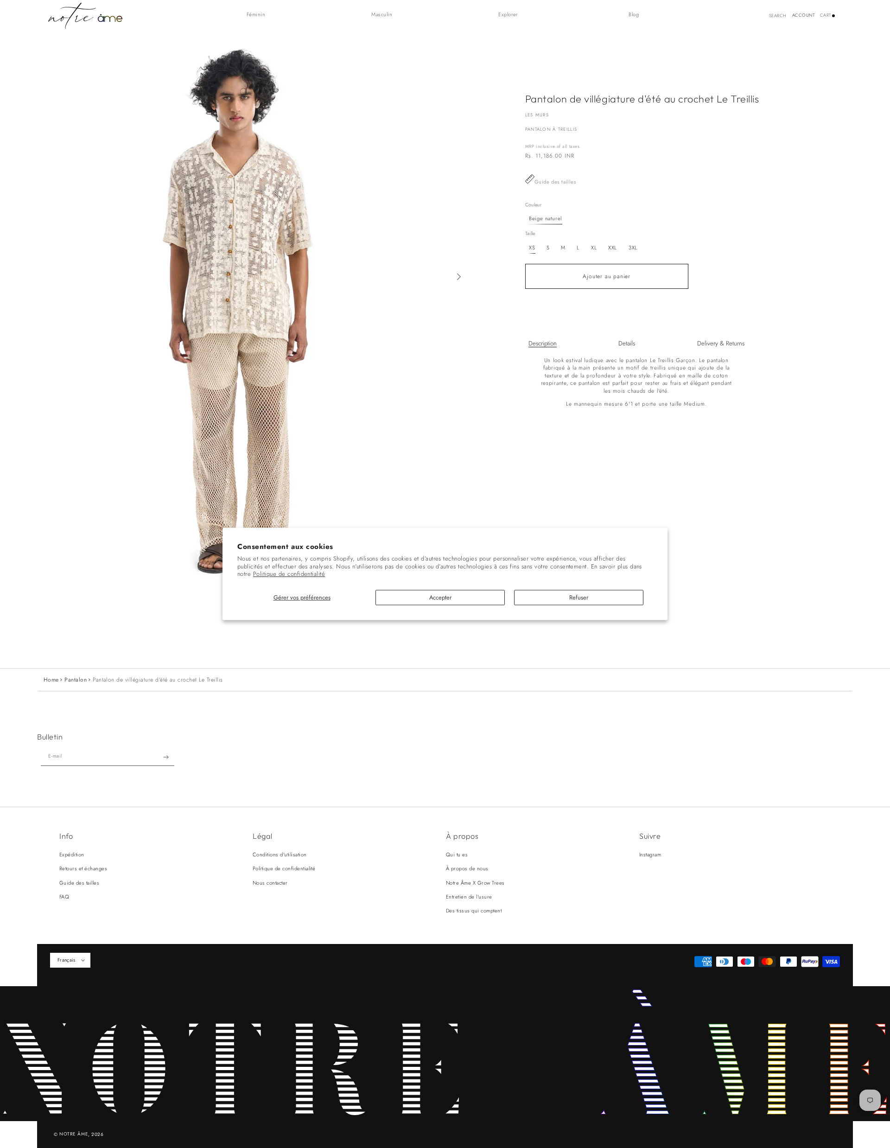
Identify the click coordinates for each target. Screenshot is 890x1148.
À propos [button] (462, 836)
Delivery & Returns (720, 343)
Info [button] (66, 836)
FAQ (64, 896)
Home (51, 680)
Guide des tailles (555, 181)
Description (542, 343)
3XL (633, 247)
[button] (261, 14)
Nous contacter (270, 883)
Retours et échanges (83, 868)
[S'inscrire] (166, 757)
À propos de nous (467, 868)
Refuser (578, 597)
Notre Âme (73, 1133)
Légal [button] (263, 836)
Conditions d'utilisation (280, 854)
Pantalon (75, 680)
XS (532, 247)
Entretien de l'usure (469, 896)
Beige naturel (545, 218)
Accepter (440, 597)
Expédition (71, 854)
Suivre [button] (650, 836)
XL (594, 247)
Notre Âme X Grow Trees (475, 883)
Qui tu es (457, 854)
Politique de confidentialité (289, 574)
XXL (612, 247)
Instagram (650, 854)
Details (626, 343)
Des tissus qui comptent (474, 910)
